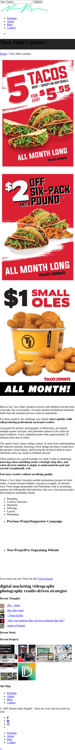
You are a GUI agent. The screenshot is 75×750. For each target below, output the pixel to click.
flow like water (15, 610)
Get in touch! (45, 578)
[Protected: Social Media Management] (9, 679)
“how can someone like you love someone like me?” (36, 620)
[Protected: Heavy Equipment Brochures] (63, 661)
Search (38, 2)
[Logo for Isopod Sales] (27, 679)
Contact (11, 702)
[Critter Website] (45, 661)
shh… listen (13, 605)
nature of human (16, 625)
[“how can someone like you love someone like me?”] (2, 621)
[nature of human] (2, 626)
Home (3, 53)
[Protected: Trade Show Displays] (27, 661)
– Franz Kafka (15, 615)
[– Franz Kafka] (2, 616)
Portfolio (12, 693)
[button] (1, 748)
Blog (9, 699)
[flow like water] (2, 611)
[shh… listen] (2, 606)
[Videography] (9, 661)
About (10, 696)
